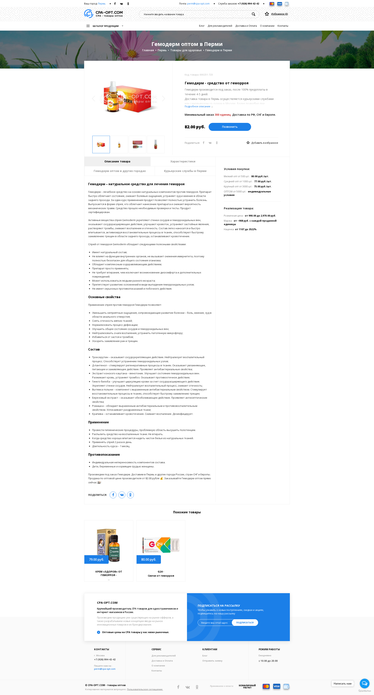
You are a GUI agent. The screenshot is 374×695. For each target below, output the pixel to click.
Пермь (102, 3)
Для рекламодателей (220, 25)
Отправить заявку (212, 660)
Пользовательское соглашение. (145, 689)
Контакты (283, 25)
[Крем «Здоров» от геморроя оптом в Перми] (108, 545)
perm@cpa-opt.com (198, 3)
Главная (148, 50)
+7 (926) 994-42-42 (248, 3)
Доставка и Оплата (246, 25)
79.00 (96, 559)
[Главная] (103, 14)
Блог (202, 25)
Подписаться (245, 622)
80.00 (148, 559)
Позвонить (229, 127)
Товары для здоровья (186, 50)
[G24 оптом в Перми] (160, 545)
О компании (267, 25)
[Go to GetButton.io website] (364, 691)
